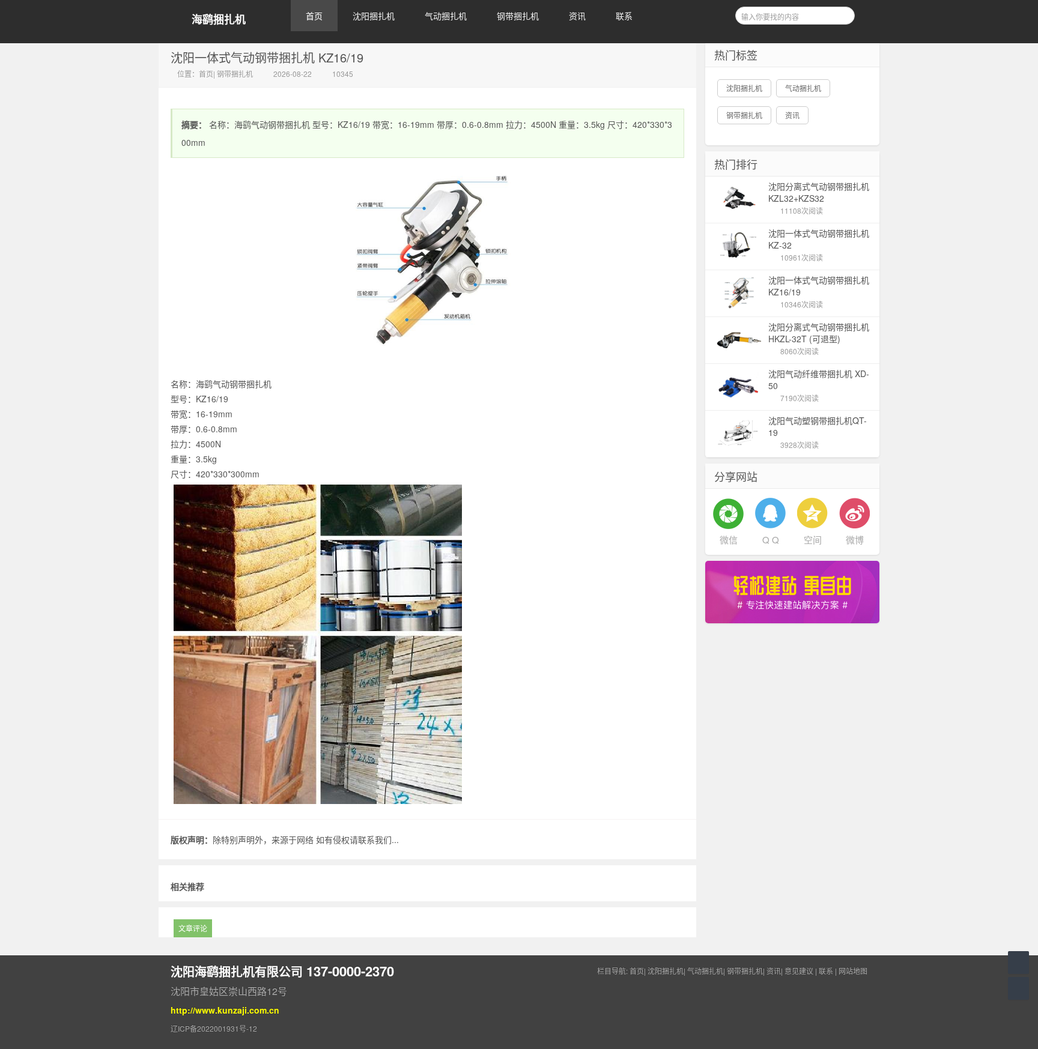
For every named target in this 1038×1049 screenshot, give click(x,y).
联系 (624, 16)
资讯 (577, 16)
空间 (813, 539)
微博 (855, 539)
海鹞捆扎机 (219, 19)
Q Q (770, 539)
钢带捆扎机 (518, 16)
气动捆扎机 (446, 16)
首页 (314, 16)
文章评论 (192, 928)
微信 (729, 539)
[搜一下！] (841, 13)
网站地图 (853, 971)
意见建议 (799, 971)
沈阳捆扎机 (374, 16)
